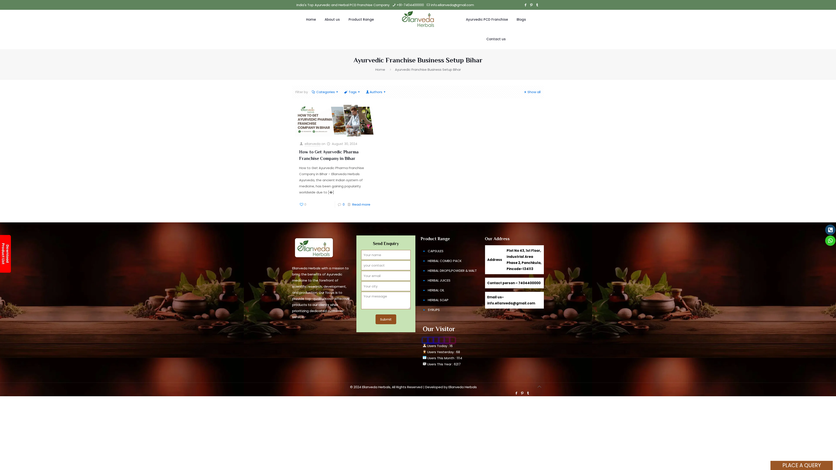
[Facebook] (525, 5)
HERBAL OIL (436, 290)
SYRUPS (434, 309)
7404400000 (529, 283)
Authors (376, 92)
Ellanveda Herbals (462, 387)
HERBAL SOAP (438, 300)
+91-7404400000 (410, 5)
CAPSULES (435, 251)
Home (380, 69)
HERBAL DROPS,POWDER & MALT (452, 270)
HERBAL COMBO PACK (445, 260)
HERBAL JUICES (439, 280)
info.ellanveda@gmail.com (452, 5)
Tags (353, 92)
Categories (325, 92)
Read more (361, 204)
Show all (534, 92)
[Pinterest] (531, 5)
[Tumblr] (537, 5)
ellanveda (312, 143)
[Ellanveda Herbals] (418, 19)
